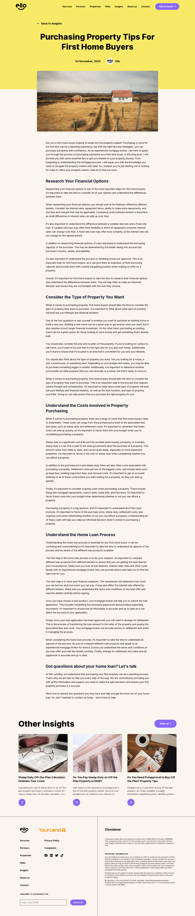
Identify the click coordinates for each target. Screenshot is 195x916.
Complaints (50, 848)
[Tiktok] (62, 855)
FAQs (107, 6)
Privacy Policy (51, 840)
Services (67, 6)
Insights (119, 6)
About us (132, 6)
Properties (95, 6)
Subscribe (78, 902)
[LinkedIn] (51, 855)
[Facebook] (46, 855)
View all (164, 723)
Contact (145, 6)
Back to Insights (51, 23)
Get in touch (166, 6)
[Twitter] (56, 855)
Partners (80, 6)
